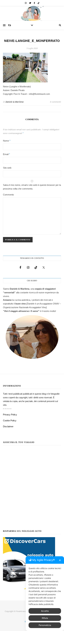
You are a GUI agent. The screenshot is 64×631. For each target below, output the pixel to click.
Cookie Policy (9, 420)
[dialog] (45, 593)
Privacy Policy (10, 414)
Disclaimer (8, 426)
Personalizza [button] (45, 625)
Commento (8, 194)
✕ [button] (60, 560)
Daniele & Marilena (15, 101)
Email (6, 154)
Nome (6, 140)
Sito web (7, 167)
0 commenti (55, 101)
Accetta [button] (45, 611)
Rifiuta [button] (45, 618)
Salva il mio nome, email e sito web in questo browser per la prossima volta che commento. (32, 187)
